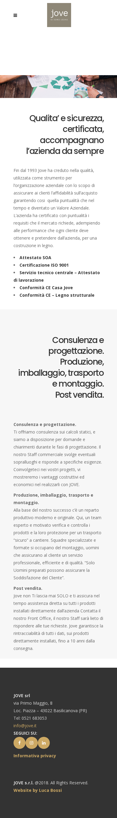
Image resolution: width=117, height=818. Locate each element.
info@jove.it (25, 725)
